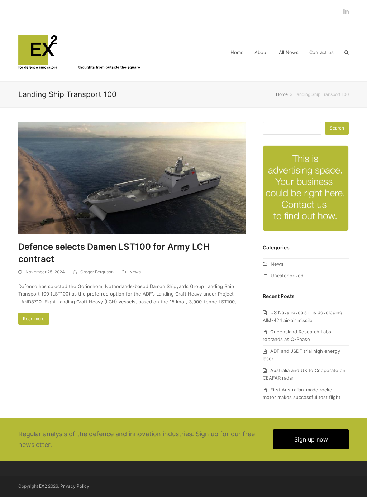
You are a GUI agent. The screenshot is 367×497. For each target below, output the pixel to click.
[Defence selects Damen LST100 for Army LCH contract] (132, 177)
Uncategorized (287, 275)
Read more (33, 318)
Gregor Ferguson (97, 271)
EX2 (43, 486)
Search (337, 128)
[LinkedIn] (346, 11)
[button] (346, 52)
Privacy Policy (74, 486)
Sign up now (311, 439)
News (135, 271)
